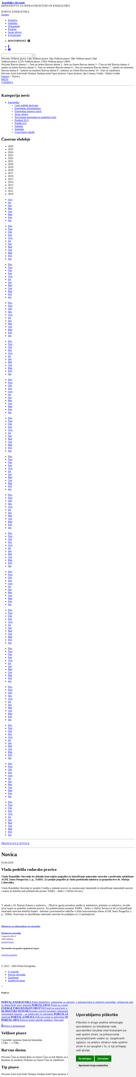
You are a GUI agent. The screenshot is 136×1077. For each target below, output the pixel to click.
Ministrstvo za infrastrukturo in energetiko (20, 926)
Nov (10, 229)
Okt (10, 232)
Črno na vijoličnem (54, 1060)
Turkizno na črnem (33, 1060)
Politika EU (21, 123)
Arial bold (21, 1074)
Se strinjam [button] (85, 1058)
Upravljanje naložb (24, 132)
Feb (10, 217)
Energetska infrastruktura (28, 108)
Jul (9, 202)
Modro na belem (64, 1057)
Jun (10, 205)
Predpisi (12, 29)
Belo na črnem (34, 1057)
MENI (4, 79)
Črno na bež (49, 1057)
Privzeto (5, 1057)
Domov (5, 14)
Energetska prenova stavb (28, 111)
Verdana (32, 1074)
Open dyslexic (59, 1074)
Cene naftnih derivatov (26, 105)
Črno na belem (18, 1057)
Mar (10, 214)
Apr (10, 211)
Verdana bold (44, 1074)
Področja (12, 20)
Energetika (13, 102)
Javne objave (15, 32)
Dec (10, 226)
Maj (10, 208)
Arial (13, 1074)
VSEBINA (7, 82)
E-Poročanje (14, 35)
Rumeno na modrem (12, 1060)
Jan (9, 220)
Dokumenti (14, 26)
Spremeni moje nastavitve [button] (93, 1065)
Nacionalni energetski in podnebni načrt (35, 117)
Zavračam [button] (103, 1058)
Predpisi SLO (22, 120)
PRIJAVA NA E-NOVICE (15, 843)
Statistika (12, 23)
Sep (10, 235)
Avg (10, 199)
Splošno (19, 126)
